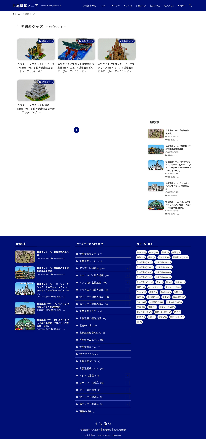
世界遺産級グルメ (91, 368)
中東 (153, 252)
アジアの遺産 (89, 375)
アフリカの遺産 (89, 389)
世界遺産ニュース (91, 339)
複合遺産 (179, 297)
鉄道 (151, 257)
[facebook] (96, 424)
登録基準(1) (180, 257)
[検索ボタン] (190, 5)
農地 (153, 292)
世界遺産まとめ (90, 311)
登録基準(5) (164, 267)
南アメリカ (173, 287)
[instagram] (105, 424)
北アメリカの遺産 (90, 397)
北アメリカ (167, 307)
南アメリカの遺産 (90, 404)
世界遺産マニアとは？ (90, 429)
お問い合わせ (120, 429)
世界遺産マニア (25, 5)
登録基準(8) (144, 277)
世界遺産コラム (89, 346)
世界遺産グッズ (89, 361)
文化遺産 (156, 302)
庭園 (176, 252)
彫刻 (165, 252)
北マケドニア (144, 312)
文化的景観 (174, 302)
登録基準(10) (145, 282)
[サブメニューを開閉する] (127, 268)
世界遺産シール (90, 261)
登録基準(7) (163, 272)
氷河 (178, 292)
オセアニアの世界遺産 (93, 289)
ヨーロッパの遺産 (91, 382)
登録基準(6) (144, 272)
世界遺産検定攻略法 (92, 332)
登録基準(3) (163, 262)
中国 (141, 252)
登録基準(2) (144, 262)
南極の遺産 (87, 411)
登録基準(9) (163, 277)
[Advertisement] (169, 65)
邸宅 (141, 257)
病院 (140, 297)
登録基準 (164, 257)
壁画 (141, 307)
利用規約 (107, 429)
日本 (141, 292)
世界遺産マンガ (90, 253)
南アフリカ (155, 287)
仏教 (141, 302)
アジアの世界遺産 (92, 268)
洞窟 (141, 287)
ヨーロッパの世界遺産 (94, 275)
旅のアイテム (88, 354)
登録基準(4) (145, 267)
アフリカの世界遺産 (93, 282)
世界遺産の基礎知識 (92, 318)
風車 (166, 297)
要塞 (141, 317)
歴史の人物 (88, 325)
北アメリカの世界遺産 (94, 297)
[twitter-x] (101, 424)
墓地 (152, 307)
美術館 (166, 292)
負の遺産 (153, 297)
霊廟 (163, 317)
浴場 (151, 317)
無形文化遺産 (163, 312)
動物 (180, 282)
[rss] (110, 424)
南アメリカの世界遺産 (93, 304)
